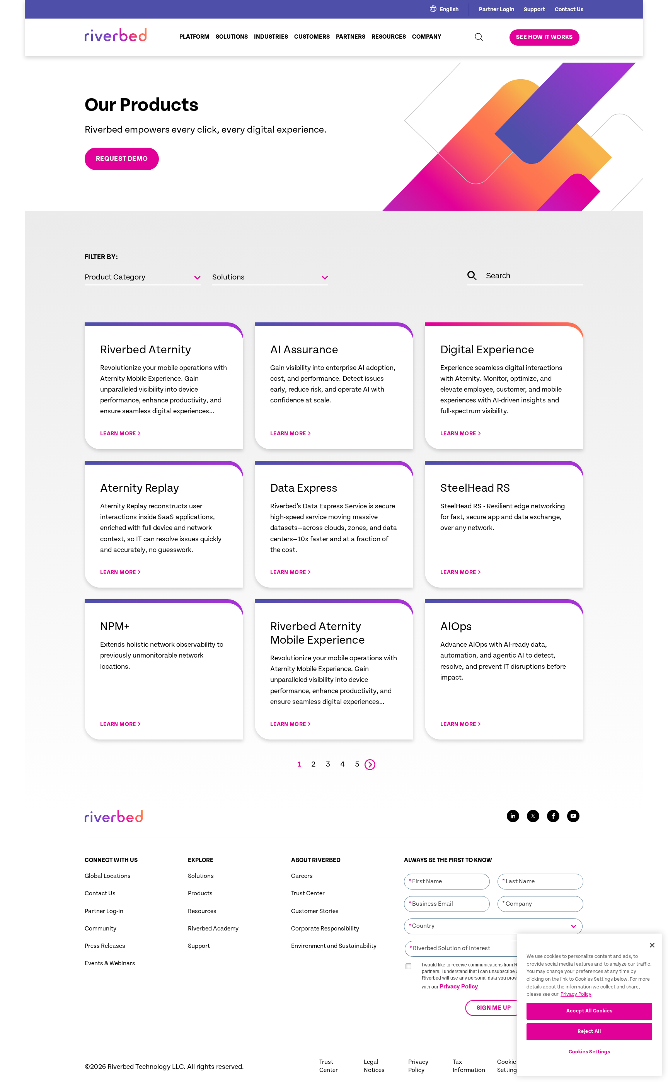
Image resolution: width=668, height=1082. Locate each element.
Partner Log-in (104, 911)
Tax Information (469, 1066)
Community (100, 928)
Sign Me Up (493, 1008)
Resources (202, 911)
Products (200, 893)
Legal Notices (374, 1066)
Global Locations (108, 876)
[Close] (652, 945)
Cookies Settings (589, 1052)
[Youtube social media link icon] (573, 816)
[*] (447, 873)
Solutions (201, 876)
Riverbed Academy (213, 928)
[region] (589, 1005)
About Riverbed (316, 860)
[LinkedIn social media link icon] (513, 816)
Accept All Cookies (589, 1011)
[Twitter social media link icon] (533, 816)
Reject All (589, 1031)
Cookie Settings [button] (508, 1066)
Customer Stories (315, 911)
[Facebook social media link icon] (553, 816)
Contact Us (569, 9)
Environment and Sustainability (334, 946)
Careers (302, 876)
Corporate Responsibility (325, 928)
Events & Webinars (110, 963)
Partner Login (496, 9)
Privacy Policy (459, 986)
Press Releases (105, 946)
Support (534, 9)
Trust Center (308, 893)
